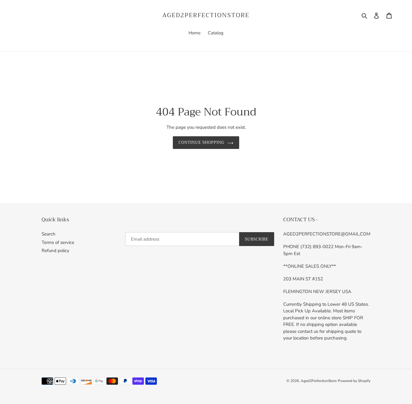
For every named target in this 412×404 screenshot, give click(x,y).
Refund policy (55, 251)
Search (48, 234)
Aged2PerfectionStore (205, 15)
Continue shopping (202, 142)
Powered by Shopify (354, 380)
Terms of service (58, 242)
